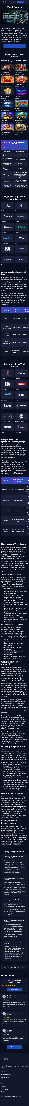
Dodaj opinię (14, 989)
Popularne (4, 60)
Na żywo (11, 60)
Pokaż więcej (14, 1046)
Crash (17, 60)
